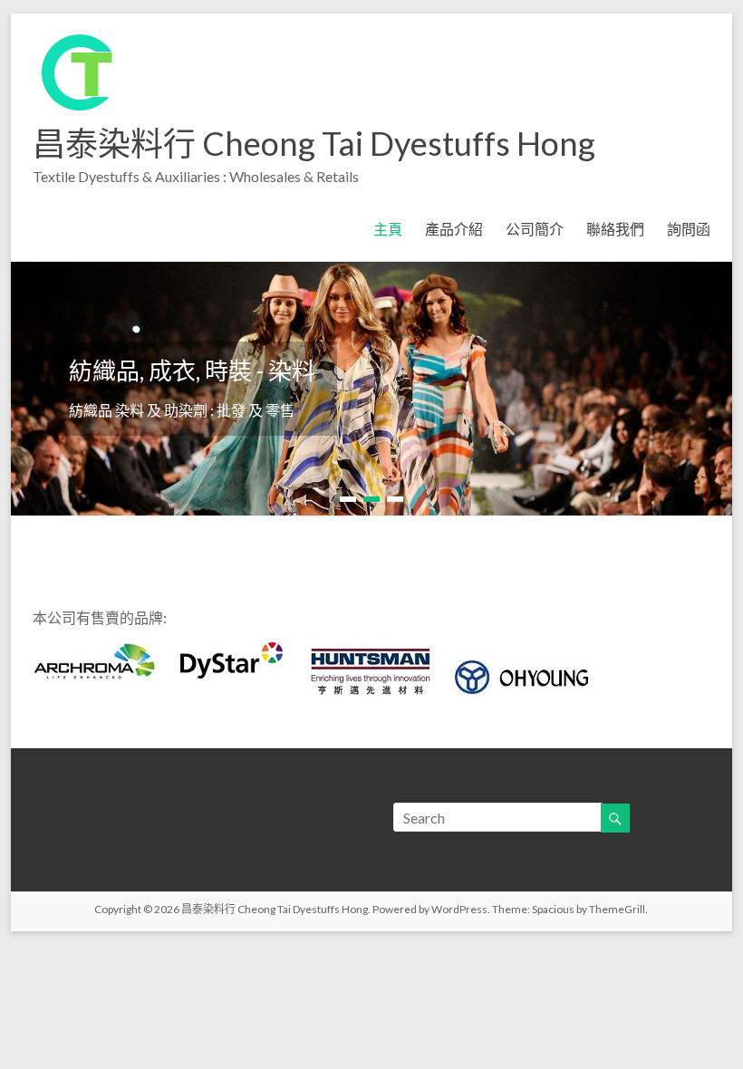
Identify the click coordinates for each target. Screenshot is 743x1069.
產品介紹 (454, 228)
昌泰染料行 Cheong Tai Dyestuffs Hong (314, 143)
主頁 (387, 228)
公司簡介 (535, 228)
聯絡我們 (615, 228)
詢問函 (688, 228)
